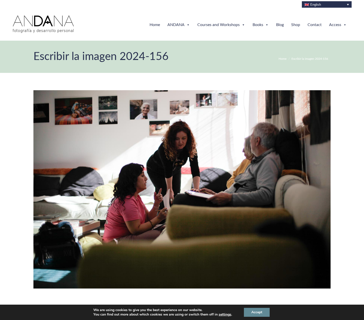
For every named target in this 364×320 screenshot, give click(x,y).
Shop (295, 25)
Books (258, 25)
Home (155, 25)
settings (225, 314)
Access (335, 25)
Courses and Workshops (218, 25)
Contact (315, 25)
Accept (256, 312)
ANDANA (175, 25)
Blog (280, 25)
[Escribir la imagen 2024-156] (182, 189)
